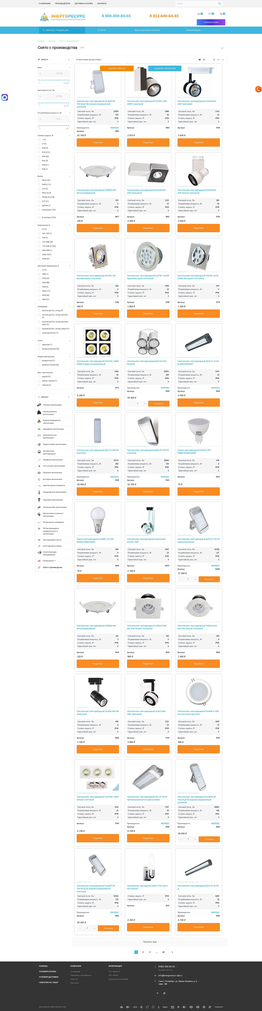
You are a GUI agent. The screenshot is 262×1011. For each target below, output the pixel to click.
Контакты (74, 983)
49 (163, 952)
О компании (75, 971)
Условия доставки (48, 977)
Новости (74, 979)
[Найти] (219, 4)
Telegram (157, 993)
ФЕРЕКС (114, 128)
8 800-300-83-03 (166, 967)
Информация (115, 966)
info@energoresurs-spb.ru (170, 975)
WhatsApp (164, 993)
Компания (75, 966)
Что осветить (114, 971)
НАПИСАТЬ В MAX (211, 22)
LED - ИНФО (113, 975)
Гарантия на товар (48, 982)
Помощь (43, 966)
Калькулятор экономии (118, 979)
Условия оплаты (47, 971)
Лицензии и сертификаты (80, 975)
